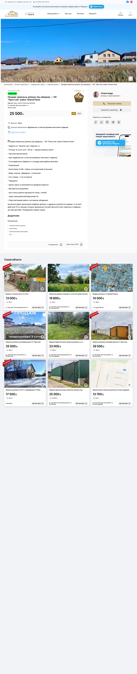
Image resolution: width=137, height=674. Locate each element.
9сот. (20, 123)
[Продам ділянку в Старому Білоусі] (112, 278)
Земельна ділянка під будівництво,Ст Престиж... (110, 342)
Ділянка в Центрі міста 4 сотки (17, 294)
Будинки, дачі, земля (38, 84)
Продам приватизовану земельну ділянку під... (66, 390)
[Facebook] (127, 2)
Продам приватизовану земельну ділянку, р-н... (66, 342)
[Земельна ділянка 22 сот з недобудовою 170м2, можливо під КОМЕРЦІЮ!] (25, 374)
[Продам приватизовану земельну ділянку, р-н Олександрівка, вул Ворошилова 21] (68, 326)
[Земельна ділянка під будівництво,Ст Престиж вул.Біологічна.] (112, 326)
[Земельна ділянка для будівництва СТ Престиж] (25, 326)
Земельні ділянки (53, 84)
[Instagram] (131, 2)
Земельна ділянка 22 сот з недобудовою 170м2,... (24, 390)
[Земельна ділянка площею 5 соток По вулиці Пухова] (68, 278)
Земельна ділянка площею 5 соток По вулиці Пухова (68, 294)
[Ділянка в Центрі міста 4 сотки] (25, 278)
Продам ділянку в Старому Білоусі (105, 294)
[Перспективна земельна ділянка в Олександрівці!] (112, 374)
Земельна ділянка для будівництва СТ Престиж (23, 342)
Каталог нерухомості (22, 84)
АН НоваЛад (8, 84)
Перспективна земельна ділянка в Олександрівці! (110, 390)
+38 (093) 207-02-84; (42, 2)
